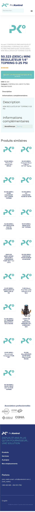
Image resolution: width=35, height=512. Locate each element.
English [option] (4, 501)
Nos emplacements (9, 464)
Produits (5, 452)
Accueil (3, 44)
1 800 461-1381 (6, 485)
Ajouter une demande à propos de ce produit (17, 75)
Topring (19, 126)
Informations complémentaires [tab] (14, 95)
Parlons (5, 475)
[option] (5, 501)
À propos (5, 460)
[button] (31, 10)
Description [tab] (7, 91)
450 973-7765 (17, 485)
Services (5, 456)
